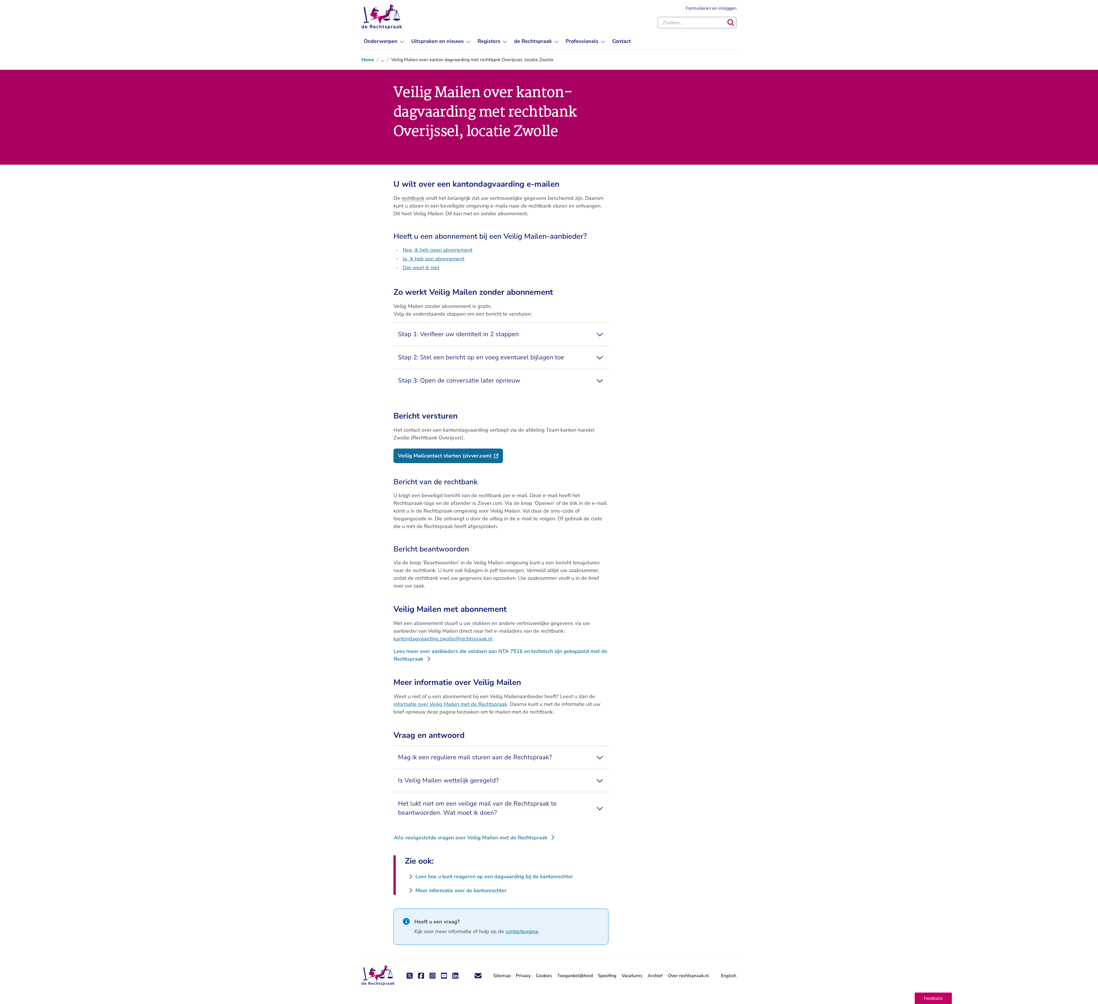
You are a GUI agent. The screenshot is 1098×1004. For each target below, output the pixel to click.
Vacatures (632, 976)
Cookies (544, 976)
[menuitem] (384, 41)
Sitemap (502, 976)
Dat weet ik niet (421, 267)
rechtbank (412, 198)
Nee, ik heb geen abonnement (437, 249)
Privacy (523, 976)
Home (367, 60)
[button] (933, 998)
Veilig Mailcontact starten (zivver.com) (450, 455)
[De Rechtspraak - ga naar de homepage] (381, 17)
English (728, 976)
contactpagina (522, 931)
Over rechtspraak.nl (688, 976)
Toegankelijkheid (575, 976)
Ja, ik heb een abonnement (433, 258)
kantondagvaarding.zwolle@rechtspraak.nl (442, 638)
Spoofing (607, 976)
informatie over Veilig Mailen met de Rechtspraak (450, 704)
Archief (655, 976)
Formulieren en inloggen (711, 8)
